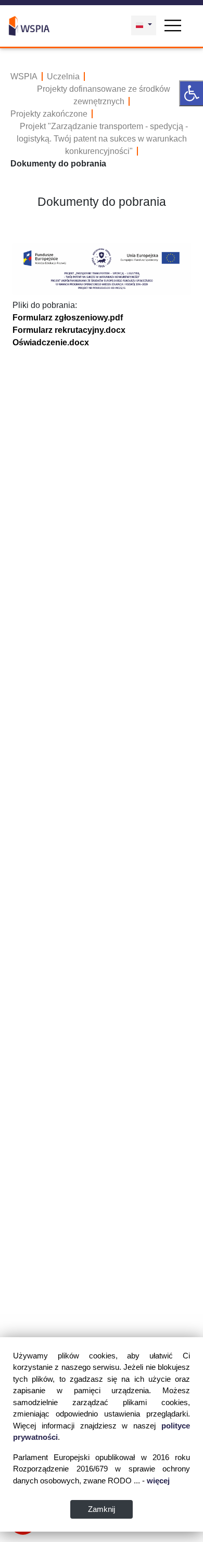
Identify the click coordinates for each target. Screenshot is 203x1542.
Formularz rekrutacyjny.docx (68, 330)
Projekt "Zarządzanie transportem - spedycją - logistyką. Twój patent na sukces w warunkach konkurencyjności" (102, 139)
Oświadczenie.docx (50, 342)
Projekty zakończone (48, 113)
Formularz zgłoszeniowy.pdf (67, 317)
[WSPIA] (29, 25)
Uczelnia (63, 76)
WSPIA (23, 76)
